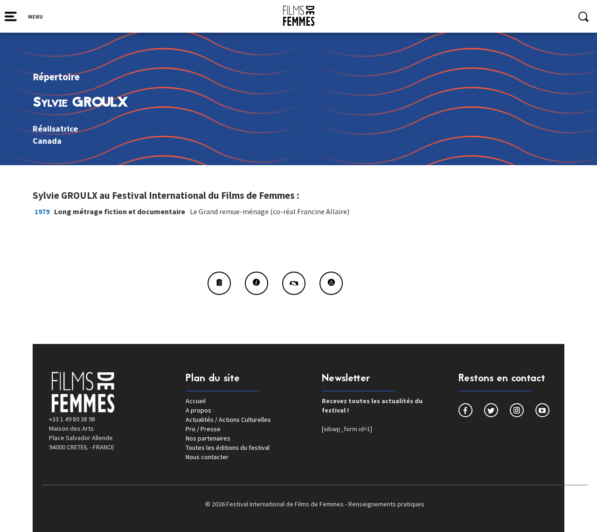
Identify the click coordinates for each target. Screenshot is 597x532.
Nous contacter (207, 457)
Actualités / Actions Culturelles (228, 419)
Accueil (196, 401)
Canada (47, 140)
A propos (198, 410)
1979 (42, 211)
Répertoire (56, 76)
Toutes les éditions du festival (228, 447)
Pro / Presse (203, 429)
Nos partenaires (208, 438)
